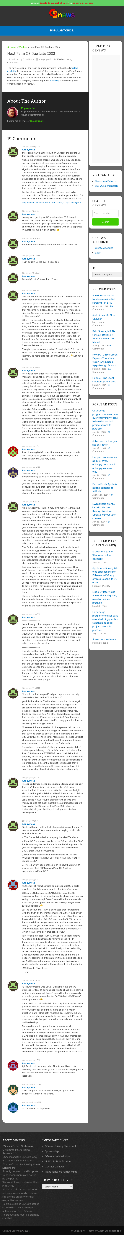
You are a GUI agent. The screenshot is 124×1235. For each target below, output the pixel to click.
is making (54, 80)
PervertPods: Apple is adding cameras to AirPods (104, 488)
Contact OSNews (54, 1166)
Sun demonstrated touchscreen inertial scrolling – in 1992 (103, 299)
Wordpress (32, 1171)
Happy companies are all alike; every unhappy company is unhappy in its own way (104, 464)
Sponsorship (52, 1151)
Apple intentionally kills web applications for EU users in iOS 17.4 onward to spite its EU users (105, 575)
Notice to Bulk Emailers (58, 1161)
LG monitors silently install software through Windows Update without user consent (104, 511)
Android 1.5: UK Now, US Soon (104, 317)
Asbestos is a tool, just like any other (105, 443)
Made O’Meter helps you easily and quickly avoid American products (104, 597)
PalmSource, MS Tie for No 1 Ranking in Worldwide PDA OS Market (103, 337)
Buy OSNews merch (106, 185)
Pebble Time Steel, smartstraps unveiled (104, 380)
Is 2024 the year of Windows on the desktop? (103, 555)
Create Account (104, 248)
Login (98, 252)
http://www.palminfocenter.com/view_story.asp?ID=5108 (51, 202)
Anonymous (28, 149)
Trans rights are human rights (61, 1171)
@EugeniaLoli (37, 121)
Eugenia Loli (28, 108)
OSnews (6, 1231)
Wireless (22, 47)
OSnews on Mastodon (57, 1156)
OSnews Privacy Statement (18, 1146)
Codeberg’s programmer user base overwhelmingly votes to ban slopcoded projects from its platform (105, 419)
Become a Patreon (105, 181)
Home (12, 47)
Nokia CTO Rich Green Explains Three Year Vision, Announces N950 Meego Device (104, 360)
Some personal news (104, 639)
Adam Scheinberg (107, 1231)
